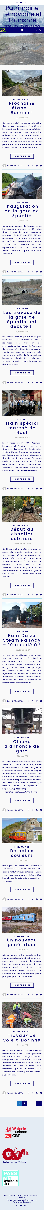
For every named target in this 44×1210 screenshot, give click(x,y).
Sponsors (27, 1202)
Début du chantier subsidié (22, 533)
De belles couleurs (22, 853)
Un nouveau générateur (22, 942)
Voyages (22, 419)
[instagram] (25, 2)
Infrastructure (22, 99)
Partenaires (17, 1202)
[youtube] (21, 2)
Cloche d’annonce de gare (22, 746)
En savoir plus (22, 156)
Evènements (22, 41)
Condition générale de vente (25, 1200)
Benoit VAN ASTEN (15, 165)
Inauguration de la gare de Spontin (22, 211)
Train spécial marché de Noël (22, 427)
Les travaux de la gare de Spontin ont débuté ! (22, 48)
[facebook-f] (17, 2)
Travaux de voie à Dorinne (22, 1038)
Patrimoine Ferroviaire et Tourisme (22, 14)
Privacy (10, 1200)
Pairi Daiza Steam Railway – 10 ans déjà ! (22, 640)
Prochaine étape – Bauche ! (22, 108)
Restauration (22, 738)
